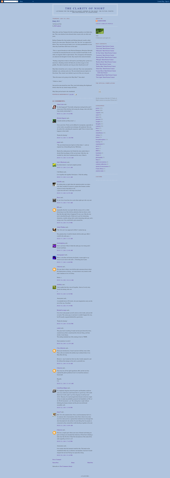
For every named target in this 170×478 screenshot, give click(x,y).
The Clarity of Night (85, 8)
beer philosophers (100, 139)
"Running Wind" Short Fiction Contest (106, 57)
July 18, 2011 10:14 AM (65, 280)
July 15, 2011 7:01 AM (65, 203)
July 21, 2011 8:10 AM (65, 363)
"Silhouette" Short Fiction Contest (105, 51)
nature (97, 130)
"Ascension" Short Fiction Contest (105, 55)
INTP (97, 151)
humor (97, 137)
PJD (58, 207)
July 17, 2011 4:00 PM (65, 262)
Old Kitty (59, 284)
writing (98, 135)
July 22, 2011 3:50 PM (65, 407)
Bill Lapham (57, 26)
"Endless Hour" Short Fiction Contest (106, 66)
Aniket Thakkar (61, 227)
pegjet (58, 142)
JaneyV (59, 412)
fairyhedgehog (61, 243)
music (97, 148)
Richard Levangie (62, 310)
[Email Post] (75, 94)
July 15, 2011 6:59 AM (65, 193)
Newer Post (55, 462)
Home (72, 462)
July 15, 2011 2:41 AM (65, 167)
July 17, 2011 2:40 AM (65, 250)
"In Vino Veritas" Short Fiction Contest (106, 53)
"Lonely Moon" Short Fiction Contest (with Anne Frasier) (106, 72)
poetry (97, 108)
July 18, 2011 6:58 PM (65, 294)
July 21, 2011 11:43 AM (65, 383)
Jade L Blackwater (62, 162)
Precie (58, 197)
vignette (98, 112)
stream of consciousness (102, 166)
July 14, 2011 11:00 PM (65, 138)
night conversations (101, 162)
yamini (59, 328)
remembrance (99, 133)
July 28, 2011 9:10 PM (65, 455)
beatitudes (98, 153)
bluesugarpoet (61, 255)
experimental (99, 144)
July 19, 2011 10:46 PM (65, 323)
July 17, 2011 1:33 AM (65, 238)
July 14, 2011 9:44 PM (65, 114)
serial (97, 115)
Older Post (90, 462)
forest (97, 128)
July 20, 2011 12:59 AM (65, 343)
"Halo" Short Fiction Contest (103, 64)
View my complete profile (104, 23)
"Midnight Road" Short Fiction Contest (106, 75)
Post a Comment (57, 459)
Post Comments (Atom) (66, 466)
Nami (97, 160)
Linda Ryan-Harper (62, 388)
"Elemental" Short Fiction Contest (105, 46)
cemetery (98, 126)
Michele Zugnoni (61, 118)
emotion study (99, 171)
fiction (97, 110)
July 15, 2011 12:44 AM (65, 158)
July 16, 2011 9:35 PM (65, 223)
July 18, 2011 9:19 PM (65, 306)
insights (98, 121)
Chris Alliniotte (61, 348)
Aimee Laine (60, 104)
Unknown (59, 266)
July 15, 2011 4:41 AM (65, 177)
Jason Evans (102, 20)
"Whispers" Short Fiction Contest (104, 59)
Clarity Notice (99, 168)
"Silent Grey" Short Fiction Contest (105, 68)
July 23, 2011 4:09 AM (65, 425)
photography (99, 157)
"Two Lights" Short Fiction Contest (105, 77)
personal (98, 119)
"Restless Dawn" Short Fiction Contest (106, 62)
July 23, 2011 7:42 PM (65, 441)
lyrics (97, 117)
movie (97, 146)
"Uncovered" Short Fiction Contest (105, 48)
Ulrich (97, 155)
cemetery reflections (101, 164)
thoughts (98, 124)
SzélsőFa (59, 181)
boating (98, 142)
